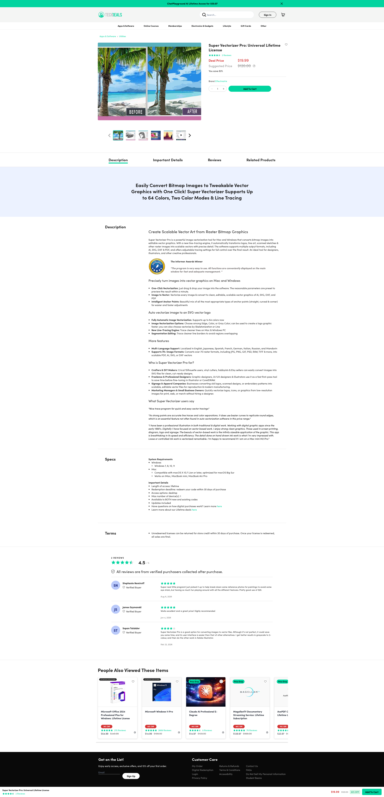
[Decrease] (212, 89)
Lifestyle (227, 25)
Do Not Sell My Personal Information (266, 774)
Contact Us (252, 766)
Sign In (267, 14)
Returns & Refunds (229, 766)
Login (195, 774)
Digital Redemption (202, 769)
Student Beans (254, 777)
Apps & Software (126, 25)
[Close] (281, 4)
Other (263, 25)
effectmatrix (221, 81)
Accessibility (225, 774)
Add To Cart (249, 88)
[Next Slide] (189, 135)
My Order (197, 766)
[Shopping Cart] (283, 14)
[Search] (204, 15)
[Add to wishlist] (286, 44)
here (219, 506)
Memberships (175, 25)
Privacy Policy (199, 777)
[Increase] (223, 89)
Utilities (122, 36)
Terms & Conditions (229, 769)
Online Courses (151, 25)
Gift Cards (246, 25)
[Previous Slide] (109, 135)
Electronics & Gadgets (202, 25)
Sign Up (131, 776)
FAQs (249, 769)
